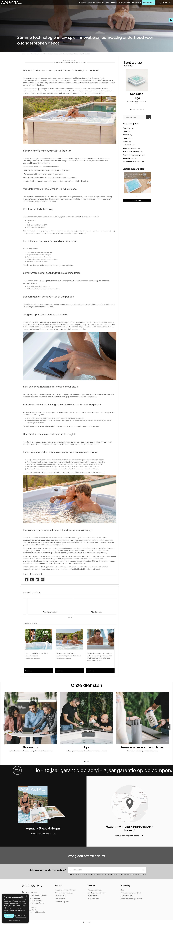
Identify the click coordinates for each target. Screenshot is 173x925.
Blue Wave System (46, 612)
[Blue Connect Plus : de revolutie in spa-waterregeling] (38, 639)
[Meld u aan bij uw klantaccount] (170, 3)
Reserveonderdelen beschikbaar (142, 747)
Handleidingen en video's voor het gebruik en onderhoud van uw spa (86, 751)
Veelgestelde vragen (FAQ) (131, 893)
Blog (122, 890)
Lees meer (28, 671)
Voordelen (83, 62)
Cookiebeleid (60, 899)
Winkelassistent (94, 896)
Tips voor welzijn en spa (74, 62)
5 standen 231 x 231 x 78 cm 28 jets (136, 102)
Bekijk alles (136, 200)
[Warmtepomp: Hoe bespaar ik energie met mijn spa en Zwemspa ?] (69, 639)
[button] (68, 617)
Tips (86, 747)
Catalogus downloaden (97, 893)
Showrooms (30, 747)
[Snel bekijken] (146, 75)
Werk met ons (93, 899)
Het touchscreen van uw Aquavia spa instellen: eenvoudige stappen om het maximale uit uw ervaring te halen (99, 656)
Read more (6, 912)
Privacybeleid (60, 896)
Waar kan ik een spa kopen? (132, 899)
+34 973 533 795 (31, 892)
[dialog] (15, 908)
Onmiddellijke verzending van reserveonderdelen (142, 751)
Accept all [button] (9, 916)
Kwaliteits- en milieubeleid (65, 890)
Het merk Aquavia (62, 902)
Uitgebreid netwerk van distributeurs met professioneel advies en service (30, 751)
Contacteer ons (127, 896)
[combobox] (26, 896)
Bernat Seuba (59, 62)
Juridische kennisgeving (64, 893)
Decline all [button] (21, 916)
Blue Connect (93, 612)
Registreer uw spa (95, 890)
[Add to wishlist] (146, 72)
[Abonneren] (143, 870)
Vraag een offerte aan (84, 856)
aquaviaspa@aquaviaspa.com (36, 895)
